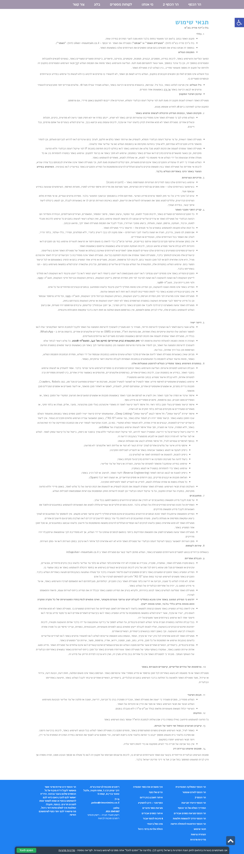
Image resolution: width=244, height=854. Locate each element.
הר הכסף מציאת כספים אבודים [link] (190, 813)
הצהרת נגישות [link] (198, 834)
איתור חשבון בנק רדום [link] (151, 797)
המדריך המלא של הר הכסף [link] (192, 808)
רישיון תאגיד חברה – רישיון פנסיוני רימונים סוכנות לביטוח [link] (103, 816)
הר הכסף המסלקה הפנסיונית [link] (191, 786)
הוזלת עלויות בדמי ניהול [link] (150, 829)
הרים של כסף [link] (156, 792)
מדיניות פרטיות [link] (198, 839)
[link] (239, 22)
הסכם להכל (26, 850)
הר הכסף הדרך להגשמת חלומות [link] (189, 818)
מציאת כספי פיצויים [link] (152, 808)
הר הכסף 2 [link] (200, 797)
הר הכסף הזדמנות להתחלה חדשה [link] (188, 823)
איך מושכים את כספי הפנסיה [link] (148, 786)
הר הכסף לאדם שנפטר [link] (194, 792)
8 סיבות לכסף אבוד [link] (153, 818)
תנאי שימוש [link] (200, 829)
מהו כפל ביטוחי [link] (155, 823)
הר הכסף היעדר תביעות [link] (193, 802)
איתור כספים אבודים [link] (152, 813)
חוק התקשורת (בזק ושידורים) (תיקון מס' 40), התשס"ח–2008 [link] (106, 340)
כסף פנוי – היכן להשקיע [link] (150, 802)
